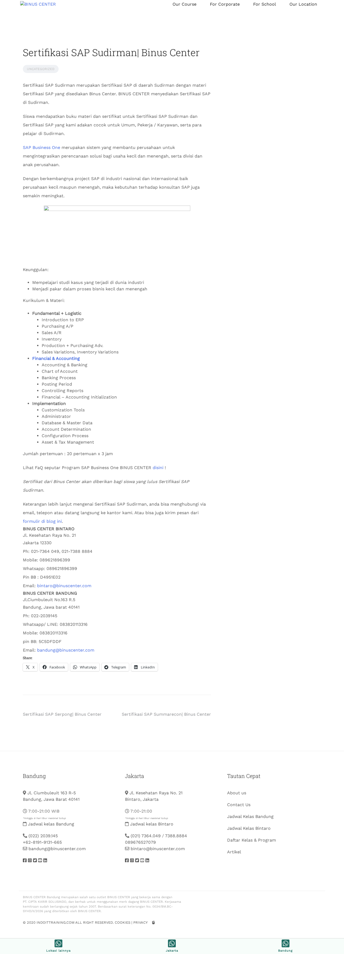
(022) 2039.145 (43, 835)
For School (264, 4)
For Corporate (225, 4)
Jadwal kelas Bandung (51, 824)
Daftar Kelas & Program (251, 840)
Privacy (140, 922)
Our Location (303, 4)
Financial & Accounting (56, 358)
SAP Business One (41, 147)
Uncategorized (41, 69)
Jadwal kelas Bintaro (151, 824)
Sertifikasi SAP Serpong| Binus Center (62, 714)
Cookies (122, 922)
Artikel (234, 851)
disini (158, 467)
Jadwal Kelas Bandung (250, 816)
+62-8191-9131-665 (42, 842)
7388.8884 (176, 835)
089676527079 (140, 842)
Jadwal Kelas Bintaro (249, 828)
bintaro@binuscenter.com (64, 585)
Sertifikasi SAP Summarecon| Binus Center (166, 714)
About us (236, 792)
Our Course (184, 4)
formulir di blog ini (42, 521)
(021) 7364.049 (146, 835)
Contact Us (238, 804)
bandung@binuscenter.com (65, 650)
